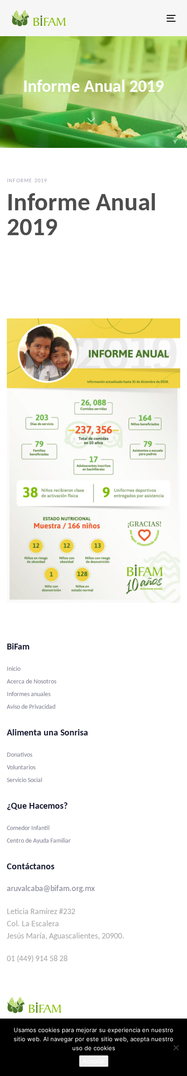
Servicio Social (24, 780)
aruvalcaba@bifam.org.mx (51, 889)
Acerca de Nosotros (31, 681)
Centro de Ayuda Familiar (39, 841)
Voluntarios (21, 767)
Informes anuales (28, 694)
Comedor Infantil (28, 828)
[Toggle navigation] (148, 18)
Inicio (13, 669)
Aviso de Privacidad (31, 707)
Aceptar (94, 1061)
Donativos (19, 755)
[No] (175, 1047)
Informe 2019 (27, 181)
